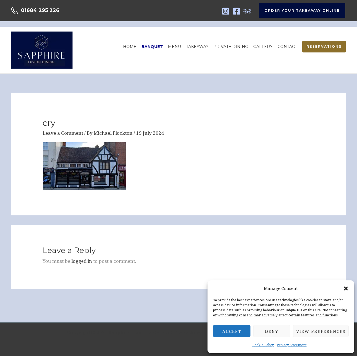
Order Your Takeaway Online (302, 10)
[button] (346, 288)
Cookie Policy (263, 345)
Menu (174, 46)
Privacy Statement (292, 345)
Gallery (262, 46)
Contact (287, 46)
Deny (271, 331)
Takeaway (197, 46)
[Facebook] (236, 11)
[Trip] (247, 11)
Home (129, 46)
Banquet (152, 46)
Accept (231, 331)
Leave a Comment (63, 133)
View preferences (321, 331)
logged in (81, 261)
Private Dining (230, 46)
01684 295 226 (40, 10)
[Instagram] (226, 11)
